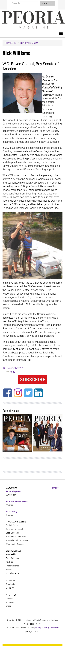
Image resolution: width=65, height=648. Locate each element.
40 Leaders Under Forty (16, 536)
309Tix (9, 606)
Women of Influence (15, 544)
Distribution (11, 584)
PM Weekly (11, 554)
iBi (15, 42)
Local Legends (12, 533)
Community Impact (14, 529)
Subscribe (10, 580)
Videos (9, 569)
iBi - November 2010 (14, 368)
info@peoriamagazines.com (47, 628)
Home (8, 42)
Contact (9, 598)
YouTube (10, 573)
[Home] (33, 20)
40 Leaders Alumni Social (17, 540)
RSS (17, 573)
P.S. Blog (9, 562)
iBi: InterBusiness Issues (17, 501)
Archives (9, 505)
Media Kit (10, 588)
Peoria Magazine (13, 491)
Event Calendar (12, 558)
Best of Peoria (12, 525)
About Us (10, 602)
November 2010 (29, 42)
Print (12, 371)
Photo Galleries (12, 566)
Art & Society (11, 511)
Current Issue (12, 495)
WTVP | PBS (11, 595)
